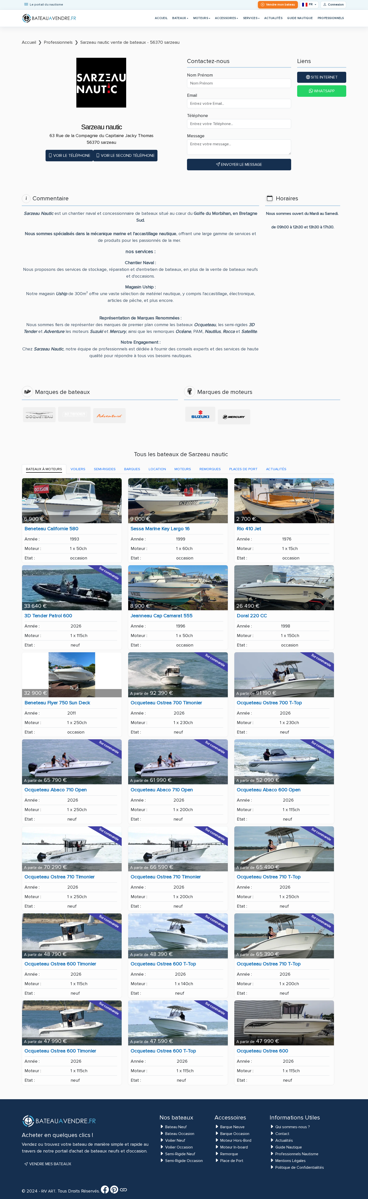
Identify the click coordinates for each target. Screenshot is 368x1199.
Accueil (161, 18)
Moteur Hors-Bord (235, 1140)
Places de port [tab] (243, 469)
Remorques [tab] (210, 469)
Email (192, 95)
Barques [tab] (132, 469)
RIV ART (48, 1191)
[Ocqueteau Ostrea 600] (284, 1022)
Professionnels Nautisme (296, 1153)
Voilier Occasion (179, 1147)
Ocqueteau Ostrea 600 (262, 1051)
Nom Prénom (200, 75)
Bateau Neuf (176, 1126)
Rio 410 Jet (249, 529)
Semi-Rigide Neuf (180, 1153)
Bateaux (179, 18)
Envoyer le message (241, 164)
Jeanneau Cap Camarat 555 (162, 616)
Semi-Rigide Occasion (184, 1160)
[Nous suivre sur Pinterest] (114, 1191)
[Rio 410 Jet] (284, 500)
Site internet (324, 77)
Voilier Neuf (175, 1140)
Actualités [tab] (276, 469)
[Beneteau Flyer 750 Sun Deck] (72, 674)
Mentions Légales (290, 1160)
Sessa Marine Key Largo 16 (160, 529)
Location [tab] (157, 469)
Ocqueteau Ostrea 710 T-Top (269, 877)
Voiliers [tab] (78, 469)
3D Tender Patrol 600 (48, 616)
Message (196, 136)
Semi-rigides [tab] (105, 469)
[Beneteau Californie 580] (72, 500)
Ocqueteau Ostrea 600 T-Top (163, 964)
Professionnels (331, 18)
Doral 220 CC (252, 616)
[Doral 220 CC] (284, 587)
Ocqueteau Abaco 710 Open (56, 790)
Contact (282, 1133)
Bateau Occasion (179, 1133)
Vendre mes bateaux (49, 1163)
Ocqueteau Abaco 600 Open (269, 790)
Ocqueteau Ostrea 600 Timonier (60, 964)
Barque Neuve (232, 1126)
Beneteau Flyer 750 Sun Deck (57, 703)
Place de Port (231, 1160)
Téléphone (197, 115)
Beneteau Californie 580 (51, 529)
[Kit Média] (123, 1191)
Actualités (273, 18)
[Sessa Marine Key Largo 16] (178, 500)
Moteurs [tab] (182, 469)
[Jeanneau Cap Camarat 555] (178, 587)
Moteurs (200, 18)
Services (250, 18)
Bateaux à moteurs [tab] (44, 469)
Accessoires (225, 18)
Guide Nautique (300, 18)
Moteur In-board (234, 1147)
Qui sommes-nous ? (292, 1126)
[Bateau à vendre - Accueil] (49, 18)
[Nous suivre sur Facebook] (105, 1191)
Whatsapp (324, 91)
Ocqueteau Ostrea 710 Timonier (60, 877)
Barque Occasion (234, 1133)
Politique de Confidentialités (299, 1167)
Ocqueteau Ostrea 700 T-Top (269, 703)
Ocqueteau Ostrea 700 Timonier (166, 703)
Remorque (229, 1153)
